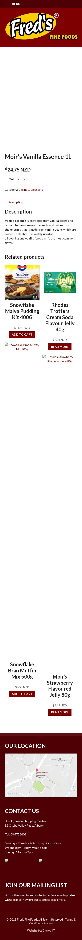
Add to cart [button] (22, 334)
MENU (16, 4)
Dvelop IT (48, 930)
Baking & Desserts (31, 189)
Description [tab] (15, 202)
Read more (60, 346)
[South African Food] (41, 42)
